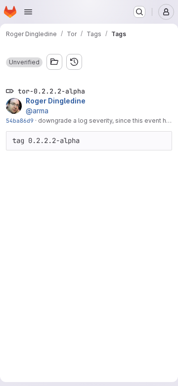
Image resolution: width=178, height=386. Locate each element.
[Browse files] (54, 62)
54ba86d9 (20, 120)
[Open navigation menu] (28, 12)
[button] (24, 62)
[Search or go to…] (139, 12)
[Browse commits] (74, 62)
